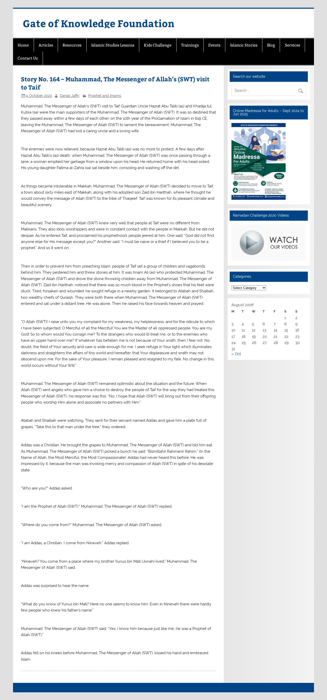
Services (292, 45)
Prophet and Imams (104, 96)
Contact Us (28, 58)
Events (214, 45)
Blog (271, 45)
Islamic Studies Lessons (112, 45)
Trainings (190, 45)
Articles (46, 45)
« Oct (236, 354)
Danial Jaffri (69, 96)
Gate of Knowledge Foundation (98, 23)
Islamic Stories (244, 45)
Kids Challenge (157, 45)
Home (23, 45)
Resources (72, 45)
